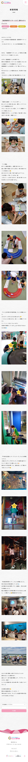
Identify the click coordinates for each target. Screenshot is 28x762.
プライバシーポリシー (14, 751)
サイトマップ (14, 748)
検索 (15, 710)
